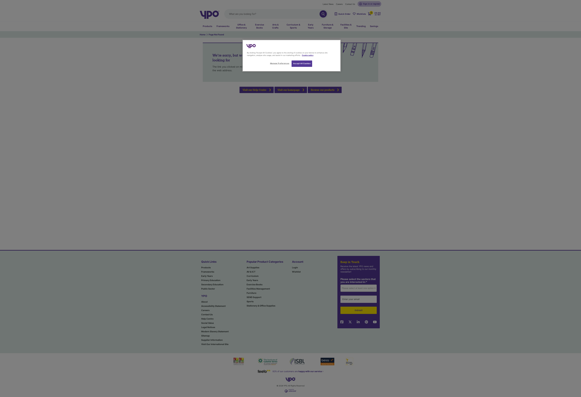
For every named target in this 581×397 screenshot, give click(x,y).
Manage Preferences (279, 63)
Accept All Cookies (301, 63)
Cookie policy (307, 55)
